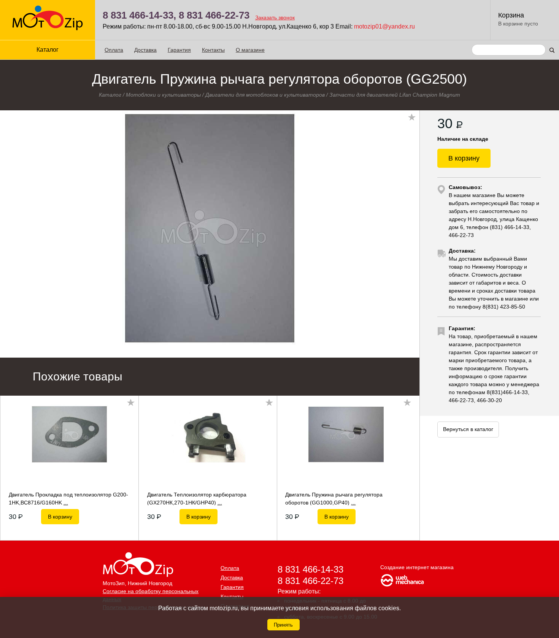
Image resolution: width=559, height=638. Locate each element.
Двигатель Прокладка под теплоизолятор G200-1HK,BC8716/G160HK (68, 498)
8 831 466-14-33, (139, 15)
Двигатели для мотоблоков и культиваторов (265, 95)
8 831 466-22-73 (214, 15)
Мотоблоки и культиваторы (163, 95)
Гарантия (179, 50)
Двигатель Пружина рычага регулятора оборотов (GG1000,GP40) (334, 498)
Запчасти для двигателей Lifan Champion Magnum (394, 95)
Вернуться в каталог (468, 429)
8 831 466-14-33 (310, 569)
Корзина (511, 15)
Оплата (114, 50)
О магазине (250, 50)
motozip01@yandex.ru (384, 26)
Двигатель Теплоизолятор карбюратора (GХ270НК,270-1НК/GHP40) (196, 498)
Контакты (213, 50)
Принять (283, 625)
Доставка (145, 50)
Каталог (110, 95)
